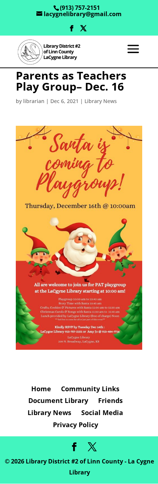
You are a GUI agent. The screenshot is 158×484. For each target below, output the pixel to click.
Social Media (102, 412)
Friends (110, 400)
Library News (101, 101)
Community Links (90, 388)
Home (41, 388)
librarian (33, 101)
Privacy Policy (75, 424)
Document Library (58, 400)
